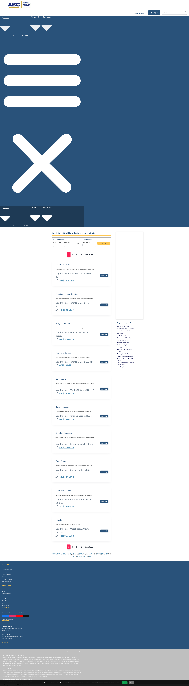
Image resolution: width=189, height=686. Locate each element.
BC (64, 553)
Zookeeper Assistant (6, 581)
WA (82, 556)
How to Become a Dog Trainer (125, 328)
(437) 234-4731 (66, 365)
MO (58, 554)
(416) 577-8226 (66, 447)
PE (96, 554)
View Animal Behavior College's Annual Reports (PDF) (17, 679)
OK (89, 554)
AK (55, 553)
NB (68, 554)
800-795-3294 (5, 642)
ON (92, 554)
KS (91, 553)
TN (109, 554)
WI (87, 556)
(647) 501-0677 (66, 310)
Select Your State (86, 242)
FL (77, 553)
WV (85, 556)
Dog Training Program (7, 569)
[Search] (185, 12)
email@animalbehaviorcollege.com (9, 645)
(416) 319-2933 (66, 536)
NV (65, 554)
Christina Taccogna (64, 433)
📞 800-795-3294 (139, 13)
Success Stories (5, 605)
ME (100, 553)
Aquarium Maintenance (7, 579)
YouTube (19, 615)
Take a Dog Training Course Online (124, 350)
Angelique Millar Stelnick (67, 294)
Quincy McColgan (63, 490)
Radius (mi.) (67, 242)
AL (53, 553)
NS (84, 554)
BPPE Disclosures (43, 651)
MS (56, 554)
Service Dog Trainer (6, 584)
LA (97, 553)
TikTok (26, 615)
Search (104, 243)
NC (79, 554)
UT (75, 556)
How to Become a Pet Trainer (125, 331)
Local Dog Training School (124, 367)
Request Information (6, 593)
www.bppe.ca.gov (67, 657)
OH (87, 554)
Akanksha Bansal (63, 353)
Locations (24, 35)
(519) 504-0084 (66, 280)
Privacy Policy (53, 651)
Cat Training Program (6, 576)
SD (107, 554)
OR (94, 554)
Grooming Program (6, 574)
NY (77, 554)
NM (75, 554)
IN (87, 553)
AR (61, 553)
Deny (131, 682)
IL (85, 553)
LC (95, 553)
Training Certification (123, 342)
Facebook (5, 615)
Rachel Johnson (62, 407)
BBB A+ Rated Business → (7, 619)
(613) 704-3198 (66, 477)
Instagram (12, 615)
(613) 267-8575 (66, 419)
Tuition (14, 35)
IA (89, 553)
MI (109, 553)
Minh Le (59, 520)
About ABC (4, 600)
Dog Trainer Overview (123, 326)
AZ (59, 553)
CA (66, 553)
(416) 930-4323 (66, 393)
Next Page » (89, 255)
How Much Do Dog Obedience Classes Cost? (125, 363)
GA (80, 553)
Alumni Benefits (121, 335)
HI (81, 553)
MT (61, 554)
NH (70, 554)
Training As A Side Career (124, 354)
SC (104, 554)
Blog (3, 603)
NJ (72, 554)
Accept (124, 682)
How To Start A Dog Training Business (125, 359)
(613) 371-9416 (66, 339)
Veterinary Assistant (6, 572)
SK (102, 554)
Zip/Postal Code (57, 242)
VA (80, 556)
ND (82, 554)
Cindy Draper (61, 461)
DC (75, 553)
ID (83, 553)
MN (53, 554)
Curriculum (120, 333)
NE (63, 554)
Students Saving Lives (123, 345)
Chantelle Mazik (63, 264)
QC (98, 554)
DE (73, 553)
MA (107, 553)
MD (105, 553)
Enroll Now (4, 591)
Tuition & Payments (6, 596)
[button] (42, 121)
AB (57, 553)
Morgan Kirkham (63, 323)
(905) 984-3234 (66, 506)
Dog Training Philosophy (124, 338)
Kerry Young (61, 379)
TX (73, 556)
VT (77, 556)
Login (155, 13)
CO (68, 553)
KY (93, 553)
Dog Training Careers (123, 340)
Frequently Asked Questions (125, 356)
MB (102, 553)
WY (90, 556)
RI (100, 554)
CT (71, 553)
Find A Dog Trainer (122, 347)
